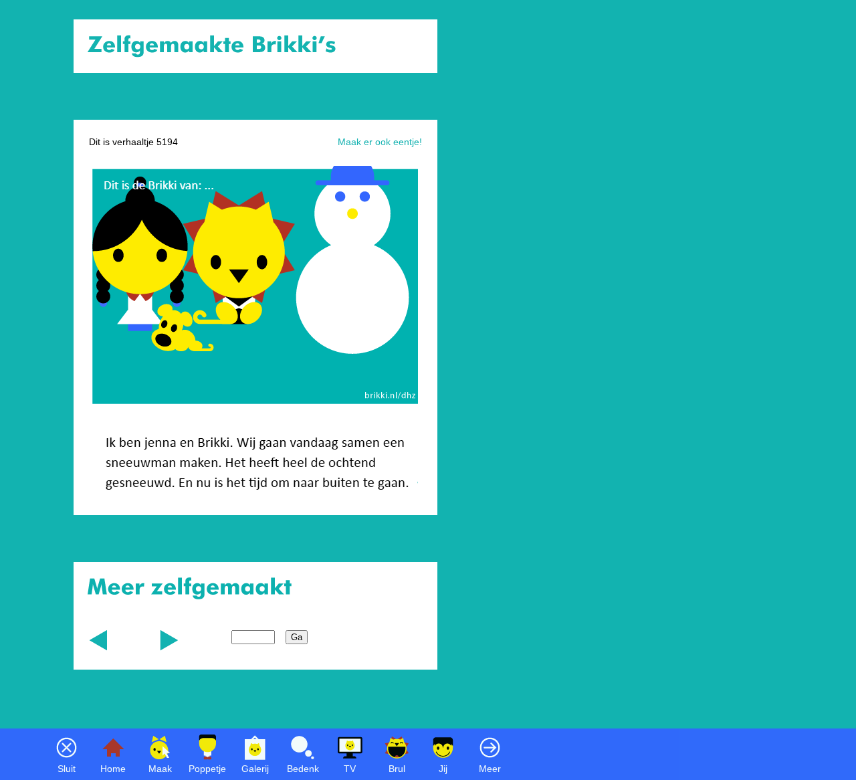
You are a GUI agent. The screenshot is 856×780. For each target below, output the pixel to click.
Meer (490, 768)
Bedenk (303, 768)
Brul (397, 768)
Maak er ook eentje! (380, 141)
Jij (443, 768)
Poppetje (207, 768)
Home (113, 768)
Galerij (255, 768)
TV (350, 768)
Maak (160, 768)
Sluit (67, 768)
